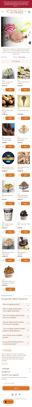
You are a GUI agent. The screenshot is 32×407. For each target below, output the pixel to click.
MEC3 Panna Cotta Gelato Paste (22, 139)
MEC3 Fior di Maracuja (7, 195)
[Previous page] (25, 295)
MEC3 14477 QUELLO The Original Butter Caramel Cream (8, 282)
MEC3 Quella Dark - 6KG (24, 224)
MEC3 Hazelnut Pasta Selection (7, 111)
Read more (5, 364)
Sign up (16, 388)
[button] (2, 11)
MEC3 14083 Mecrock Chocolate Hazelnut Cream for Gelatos (23, 196)
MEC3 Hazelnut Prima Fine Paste (23, 168)
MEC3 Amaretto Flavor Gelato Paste (8, 253)
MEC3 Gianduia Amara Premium (23, 82)
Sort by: (15, 57)
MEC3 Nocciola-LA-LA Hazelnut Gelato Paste (8, 168)
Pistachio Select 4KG (23, 110)
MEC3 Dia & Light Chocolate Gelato (6, 139)
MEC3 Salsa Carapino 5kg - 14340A (7, 224)
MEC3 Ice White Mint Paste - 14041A (7, 82)
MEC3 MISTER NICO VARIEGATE (22, 253)
